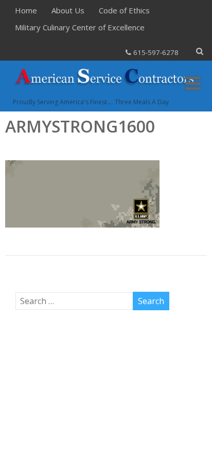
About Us (67, 10)
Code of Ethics (124, 10)
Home (26, 10)
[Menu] (193, 83)
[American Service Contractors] (105, 92)
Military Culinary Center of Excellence (80, 27)
